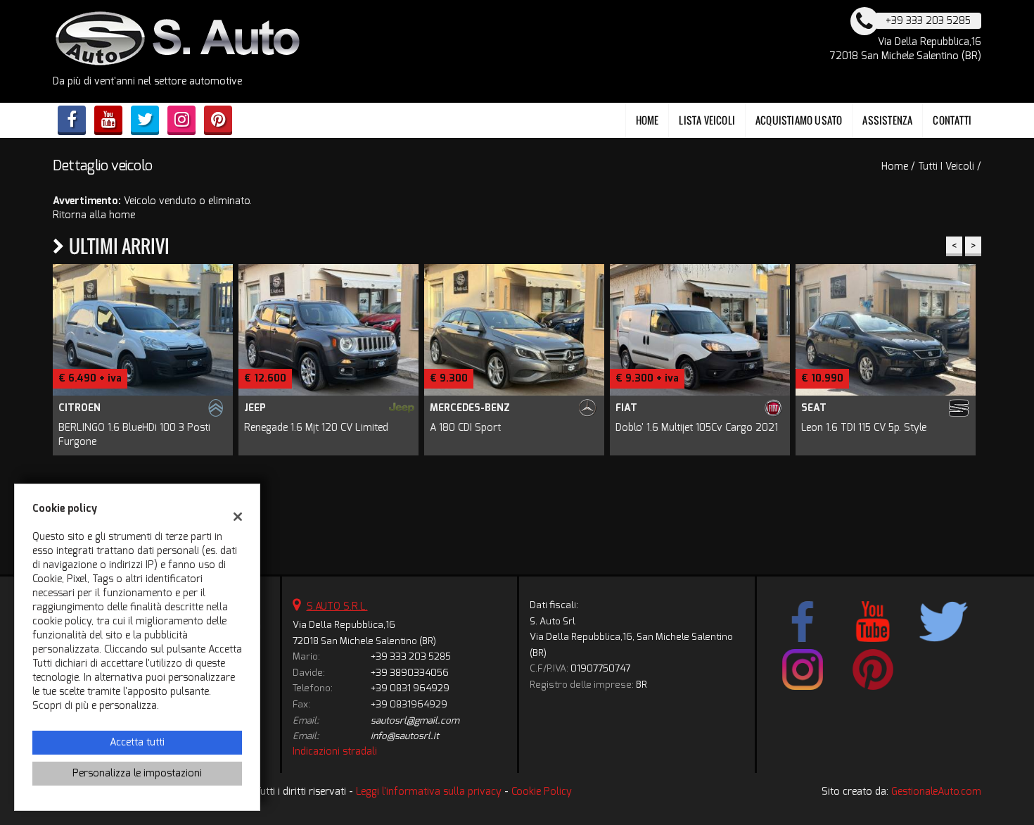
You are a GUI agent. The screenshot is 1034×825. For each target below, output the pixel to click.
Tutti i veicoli (946, 166)
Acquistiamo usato (798, 120)
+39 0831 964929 (410, 688)
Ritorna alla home (94, 215)
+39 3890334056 (410, 673)
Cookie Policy (541, 791)
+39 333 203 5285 (411, 656)
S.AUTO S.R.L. (337, 606)
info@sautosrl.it (405, 736)
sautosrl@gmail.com (415, 720)
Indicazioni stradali (335, 751)
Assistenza (887, 120)
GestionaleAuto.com (936, 791)
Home (647, 120)
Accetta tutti (137, 742)
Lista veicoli (707, 120)
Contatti (952, 120)
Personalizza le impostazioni (137, 773)
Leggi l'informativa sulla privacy (429, 791)
